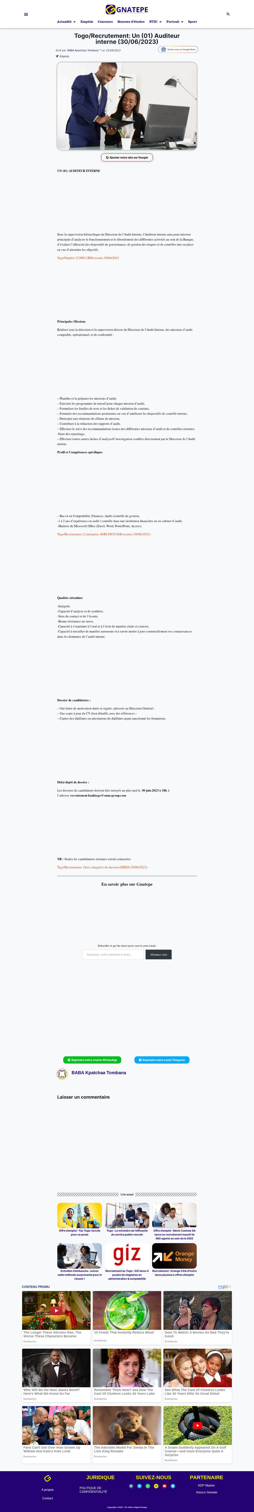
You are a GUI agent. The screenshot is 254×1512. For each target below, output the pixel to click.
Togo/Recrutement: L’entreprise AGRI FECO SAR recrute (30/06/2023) (103, 534)
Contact (47, 1498)
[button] (26, 14)
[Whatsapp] (148, 1486)
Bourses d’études (131, 21)
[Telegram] (173, 1486)
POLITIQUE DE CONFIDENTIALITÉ (93, 1490)
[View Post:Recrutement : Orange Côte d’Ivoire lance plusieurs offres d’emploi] (174, 1256)
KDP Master (206, 1485)
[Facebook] (131, 1486)
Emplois (87, 21)
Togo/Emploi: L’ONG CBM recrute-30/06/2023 (88, 258)
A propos (47, 1489)
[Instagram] (156, 1486)
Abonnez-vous (158, 954)
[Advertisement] (127, 202)
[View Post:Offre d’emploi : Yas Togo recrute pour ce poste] (79, 1215)
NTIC (153, 21)
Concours (105, 21)
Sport (192, 21)
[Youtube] (164, 1486)
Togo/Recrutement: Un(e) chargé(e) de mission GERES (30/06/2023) (102, 867)
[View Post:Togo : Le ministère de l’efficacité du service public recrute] (127, 1215)
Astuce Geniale (206, 1492)
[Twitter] (139, 1486)
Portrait (172, 21)
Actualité (64, 21)
